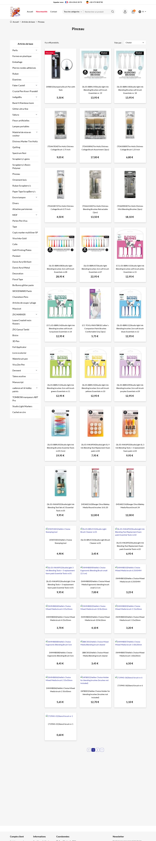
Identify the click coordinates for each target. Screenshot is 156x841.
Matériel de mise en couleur (21, 134)
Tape (14, 226)
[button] (125, 12)
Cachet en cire (19, 412)
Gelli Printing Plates (21, 250)
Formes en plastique (21, 56)
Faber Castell (18, 85)
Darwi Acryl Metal (21, 267)
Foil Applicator (19, 347)
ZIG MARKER (19, 314)
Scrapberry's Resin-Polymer (21, 166)
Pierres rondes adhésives (24, 67)
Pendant (16, 256)
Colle (14, 244)
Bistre (15, 335)
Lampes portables (20, 126)
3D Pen (15, 341)
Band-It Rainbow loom (23, 103)
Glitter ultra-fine (20, 108)
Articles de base (25, 43)
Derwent (16, 370)
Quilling (16, 147)
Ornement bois (19, 179)
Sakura (15, 114)
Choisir (135, 42)
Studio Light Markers (22, 406)
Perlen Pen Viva (19, 220)
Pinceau (16, 174)
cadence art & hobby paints (22, 390)
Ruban (15, 73)
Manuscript (18, 382)
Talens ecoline (19, 376)
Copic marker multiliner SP (25, 232)
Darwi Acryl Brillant (21, 261)
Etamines (16, 79)
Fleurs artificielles (20, 120)
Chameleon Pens (20, 297)
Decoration (17, 273)
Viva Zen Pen (18, 364)
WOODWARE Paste (22, 291)
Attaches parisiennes (22, 209)
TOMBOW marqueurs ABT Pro (25, 399)
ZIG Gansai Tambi (20, 329)
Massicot (16, 308)
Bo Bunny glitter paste (23, 285)
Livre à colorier (19, 353)
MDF (14, 215)
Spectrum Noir (19, 153)
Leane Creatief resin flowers (21, 322)
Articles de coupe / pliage (24, 302)
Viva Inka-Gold (19, 238)
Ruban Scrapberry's (21, 185)
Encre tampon (19, 197)
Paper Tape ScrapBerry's (23, 191)
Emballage (17, 62)
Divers (15, 203)
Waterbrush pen (20, 358)
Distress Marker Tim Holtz (25, 141)
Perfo (15, 50)
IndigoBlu (17, 97)
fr (143, 11)
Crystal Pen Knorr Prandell (25, 91)
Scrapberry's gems (21, 159)
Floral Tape (17, 279)
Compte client (17, 836)
